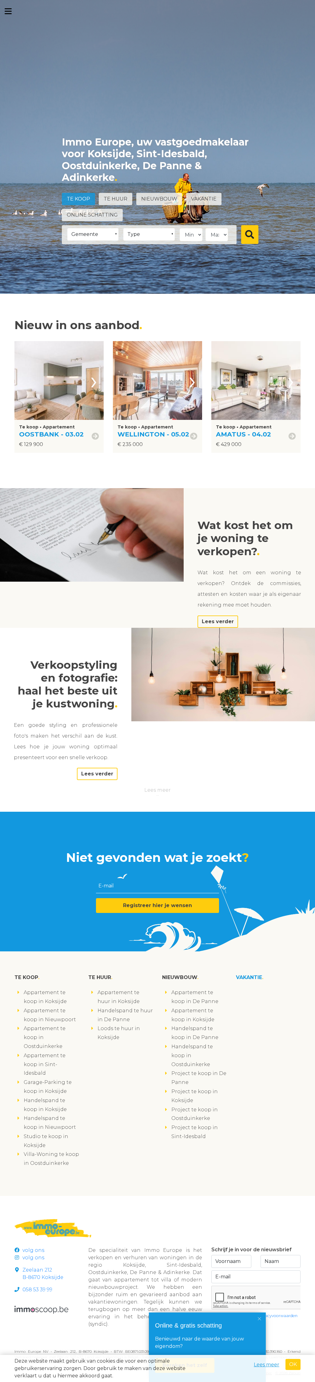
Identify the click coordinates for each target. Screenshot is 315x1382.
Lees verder (218, 621)
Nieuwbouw (159, 199)
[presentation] (94, 380)
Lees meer (157, 790)
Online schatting (92, 215)
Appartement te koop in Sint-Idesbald (45, 1064)
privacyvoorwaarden (277, 1315)
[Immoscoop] (41, 1309)
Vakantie (204, 199)
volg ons (33, 1250)
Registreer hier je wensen (157, 905)
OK (293, 1364)
